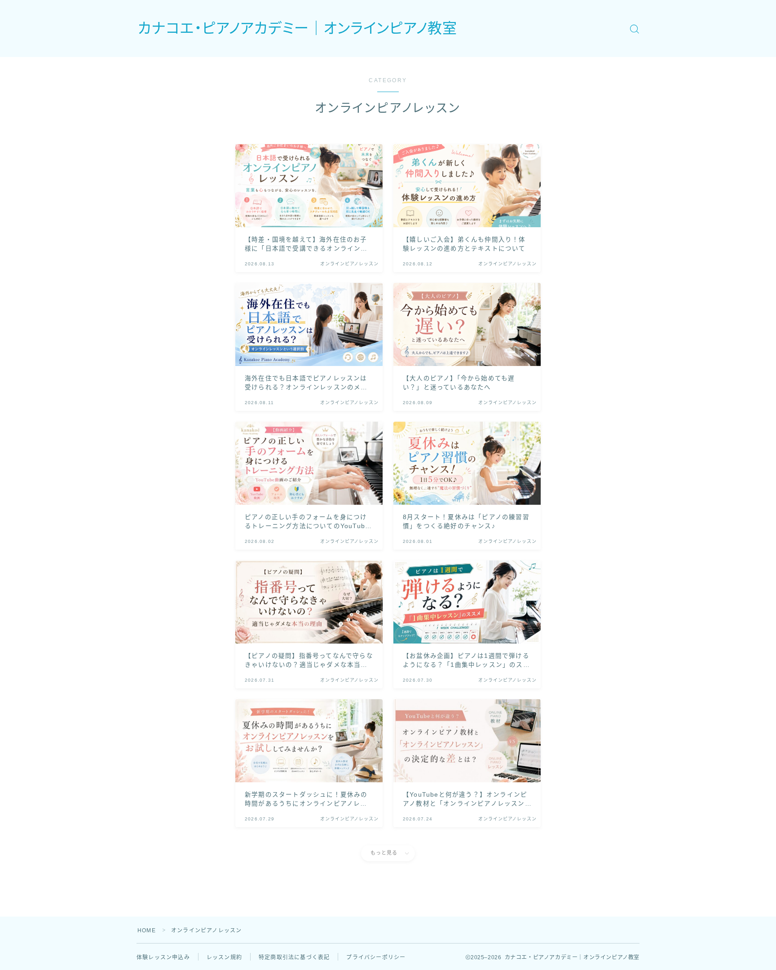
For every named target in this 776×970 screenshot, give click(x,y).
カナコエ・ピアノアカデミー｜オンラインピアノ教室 (297, 28)
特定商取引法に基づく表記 (294, 957)
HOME (146, 930)
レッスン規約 (224, 957)
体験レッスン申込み (163, 957)
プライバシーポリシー (376, 957)
